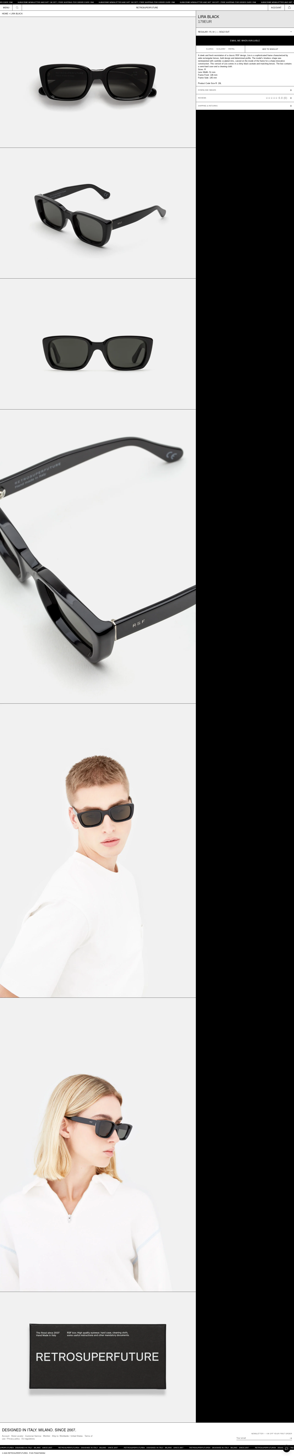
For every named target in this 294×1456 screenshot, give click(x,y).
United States (77, 1435)
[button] (289, 7)
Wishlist (46, 1435)
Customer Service (33, 1435)
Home (5, 14)
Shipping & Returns (207, 106)
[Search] (17, 7)
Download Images (207, 90)
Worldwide (64, 1435)
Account (5, 1435)
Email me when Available (245, 40)
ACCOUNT (276, 7)
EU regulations (28, 1438)
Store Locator (17, 1435)
